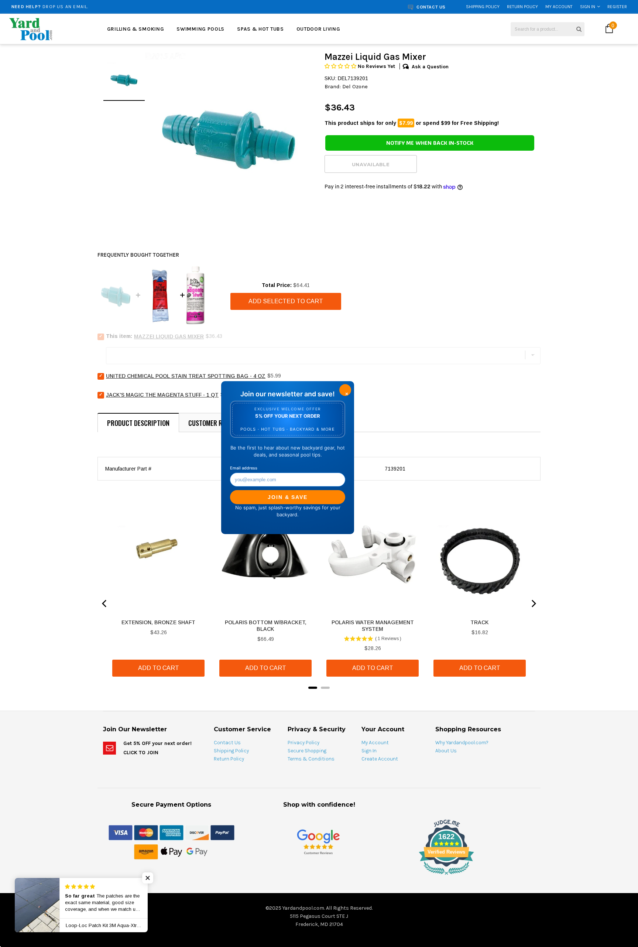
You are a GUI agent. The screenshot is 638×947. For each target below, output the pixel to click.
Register (617, 6)
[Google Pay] (197, 851)
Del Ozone (355, 86)
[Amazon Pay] (146, 851)
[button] (341, 66)
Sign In (587, 6)
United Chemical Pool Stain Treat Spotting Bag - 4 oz (185, 376)
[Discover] (197, 832)
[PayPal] (222, 832)
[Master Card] (146, 832)
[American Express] (171, 832)
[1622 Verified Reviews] (319, 876)
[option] (119, 6)
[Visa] (121, 832)
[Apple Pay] (171, 851)
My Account (559, 6)
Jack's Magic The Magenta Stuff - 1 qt (162, 395)
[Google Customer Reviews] (318, 841)
